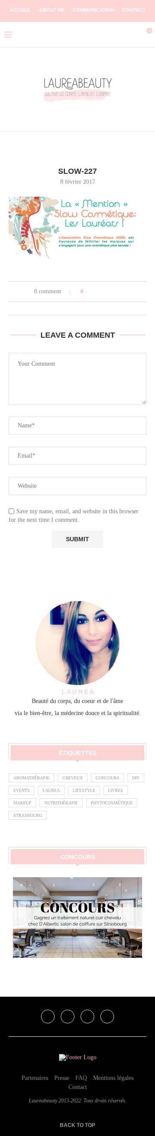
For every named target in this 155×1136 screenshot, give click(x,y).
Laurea (51, 790)
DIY (136, 777)
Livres (115, 790)
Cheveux (72, 777)
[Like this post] (88, 291)
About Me (52, 10)
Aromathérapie (31, 777)
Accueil (20, 10)
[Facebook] (48, 1016)
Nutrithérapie (61, 802)
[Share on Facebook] (98, 291)
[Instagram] (67, 1016)
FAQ (81, 1078)
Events (21, 790)
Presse (61, 1078)
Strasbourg (27, 815)
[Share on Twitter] (106, 291)
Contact (134, 10)
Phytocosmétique (112, 802)
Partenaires (35, 1078)
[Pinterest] (87, 1016)
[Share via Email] (122, 291)
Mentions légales (113, 1078)
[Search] (131, 34)
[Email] (107, 1016)
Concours (107, 777)
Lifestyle (84, 790)
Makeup (22, 802)
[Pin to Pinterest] (114, 291)
